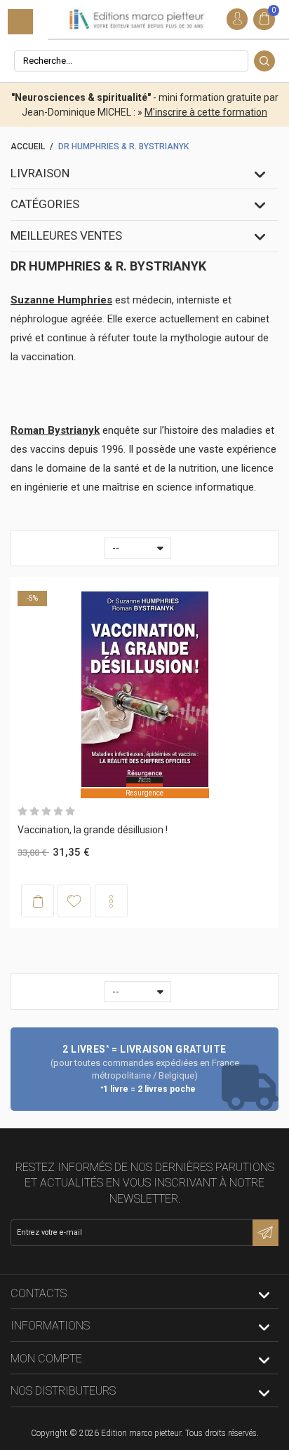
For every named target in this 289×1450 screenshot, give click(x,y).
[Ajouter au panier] (37, 900)
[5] (70, 812)
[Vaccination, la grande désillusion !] (145, 689)
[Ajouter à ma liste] (74, 900)
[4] (58, 812)
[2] (34, 812)
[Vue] (111, 900)
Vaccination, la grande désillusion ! (93, 829)
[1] (22, 812)
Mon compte (46, 1358)
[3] (46, 812)
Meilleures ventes (66, 235)
